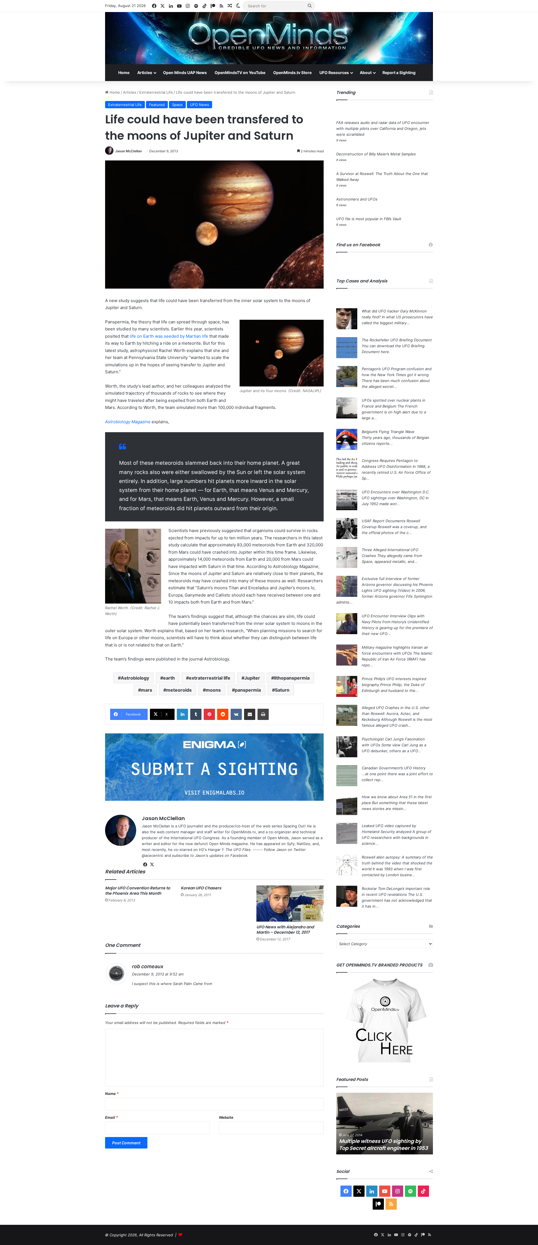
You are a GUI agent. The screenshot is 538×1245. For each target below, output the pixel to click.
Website (226, 1117)
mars (146, 690)
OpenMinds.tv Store (292, 72)
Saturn (282, 690)
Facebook (238, 855)
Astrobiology (135, 678)
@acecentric (152, 855)
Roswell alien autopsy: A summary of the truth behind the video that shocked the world (397, 863)
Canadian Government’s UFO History (394, 768)
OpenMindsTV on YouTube (240, 72)
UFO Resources (334, 72)
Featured (157, 104)
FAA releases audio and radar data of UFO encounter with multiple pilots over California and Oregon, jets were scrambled (382, 128)
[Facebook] (145, 864)
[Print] (263, 714)
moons (213, 690)
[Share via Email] (249, 714)
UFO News (199, 104)
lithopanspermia (292, 678)
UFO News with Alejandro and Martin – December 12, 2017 (285, 929)
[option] (384, 1123)
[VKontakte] (236, 714)
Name (112, 1093)
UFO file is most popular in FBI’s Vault (368, 219)
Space (177, 104)
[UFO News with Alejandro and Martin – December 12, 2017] (290, 903)
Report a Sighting (399, 72)
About (366, 72)
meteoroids (179, 690)
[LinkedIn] (182, 714)
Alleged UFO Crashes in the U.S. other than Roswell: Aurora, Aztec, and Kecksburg (396, 713)
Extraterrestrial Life (156, 92)
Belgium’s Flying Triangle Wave (388, 431)
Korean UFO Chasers (201, 888)
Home (123, 72)
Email (111, 1117)
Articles (144, 72)
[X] (152, 864)
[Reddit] (222, 714)
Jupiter (252, 678)
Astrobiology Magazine (127, 421)
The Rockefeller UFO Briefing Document (397, 340)
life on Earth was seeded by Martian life (169, 336)
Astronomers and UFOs (356, 199)
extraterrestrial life (209, 678)
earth (169, 678)
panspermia (248, 690)
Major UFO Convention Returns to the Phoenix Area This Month (137, 890)
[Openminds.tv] (269, 38)
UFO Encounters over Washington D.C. (396, 492)
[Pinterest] (209, 714)
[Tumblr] (195, 714)
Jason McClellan (128, 151)
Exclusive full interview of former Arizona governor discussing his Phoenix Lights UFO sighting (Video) (397, 584)
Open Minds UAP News (185, 72)
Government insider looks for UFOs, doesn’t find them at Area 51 (383, 1145)
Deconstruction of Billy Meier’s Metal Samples (376, 154)
